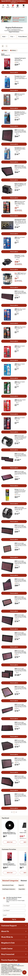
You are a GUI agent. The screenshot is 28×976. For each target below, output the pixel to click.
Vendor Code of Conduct (6, 971)
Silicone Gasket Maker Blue (20, 238)
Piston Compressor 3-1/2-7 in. (20, 274)
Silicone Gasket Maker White (20, 364)
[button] (17, 3)
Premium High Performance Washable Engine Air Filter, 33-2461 (20, 777)
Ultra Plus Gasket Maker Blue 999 (20, 309)
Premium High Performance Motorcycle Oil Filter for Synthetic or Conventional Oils (20, 437)
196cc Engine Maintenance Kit (20, 59)
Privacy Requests (5, 972)
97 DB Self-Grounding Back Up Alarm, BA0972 (20, 185)
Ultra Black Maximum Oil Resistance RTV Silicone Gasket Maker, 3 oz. (20, 113)
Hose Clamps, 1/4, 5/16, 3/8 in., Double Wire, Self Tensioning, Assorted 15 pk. (20, 221)
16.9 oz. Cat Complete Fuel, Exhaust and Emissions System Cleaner (20, 491)
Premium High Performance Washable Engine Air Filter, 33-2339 (20, 705)
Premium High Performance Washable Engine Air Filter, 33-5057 (20, 759)
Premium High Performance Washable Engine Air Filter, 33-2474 (20, 455)
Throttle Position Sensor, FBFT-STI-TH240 (20, 256)
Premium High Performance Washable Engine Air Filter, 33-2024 (20, 723)
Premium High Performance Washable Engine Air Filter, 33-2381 (20, 562)
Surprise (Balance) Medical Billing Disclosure (10, 969)
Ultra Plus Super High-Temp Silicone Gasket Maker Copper (20, 202)
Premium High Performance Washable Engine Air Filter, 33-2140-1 (21, 473)
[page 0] (12, 812)
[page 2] (16, 812)
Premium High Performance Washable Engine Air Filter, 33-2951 (20, 131)
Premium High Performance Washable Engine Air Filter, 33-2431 (20, 580)
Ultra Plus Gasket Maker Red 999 (20, 400)
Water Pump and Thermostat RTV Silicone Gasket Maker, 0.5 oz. (21, 78)
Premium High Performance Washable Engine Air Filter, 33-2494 (20, 670)
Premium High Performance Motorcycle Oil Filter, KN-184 (20, 508)
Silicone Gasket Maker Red (20, 418)
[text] (14, 31)
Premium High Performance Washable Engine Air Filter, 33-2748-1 (21, 688)
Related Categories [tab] (10, 880)
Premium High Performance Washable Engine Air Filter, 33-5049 (20, 741)
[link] (8, 29)
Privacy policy (4, 964)
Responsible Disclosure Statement (8, 968)
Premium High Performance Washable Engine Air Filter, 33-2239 (20, 544)
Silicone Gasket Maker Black (20, 346)
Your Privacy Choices (12, 964)
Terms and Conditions (6, 965)
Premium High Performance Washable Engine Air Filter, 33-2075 (20, 795)
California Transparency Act (17, 965)
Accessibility (11, 966)
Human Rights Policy (18, 970)
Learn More (13, 2)
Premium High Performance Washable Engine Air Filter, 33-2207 (20, 634)
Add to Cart (10, 842)
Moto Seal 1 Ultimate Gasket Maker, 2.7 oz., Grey (20, 149)
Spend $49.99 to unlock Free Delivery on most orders (14, 1)
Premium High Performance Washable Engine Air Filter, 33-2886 (20, 652)
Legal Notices (4, 966)
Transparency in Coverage (7, 970)
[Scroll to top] (24, 972)
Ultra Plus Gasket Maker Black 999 (20, 327)
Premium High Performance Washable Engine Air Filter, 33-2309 (20, 598)
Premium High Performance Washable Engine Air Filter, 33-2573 (20, 292)
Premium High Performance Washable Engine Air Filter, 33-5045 (20, 167)
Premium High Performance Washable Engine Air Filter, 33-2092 (20, 526)
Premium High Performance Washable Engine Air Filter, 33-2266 (20, 616)
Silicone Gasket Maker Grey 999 (20, 94)
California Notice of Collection (19, 971)
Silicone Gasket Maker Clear (20, 382)
